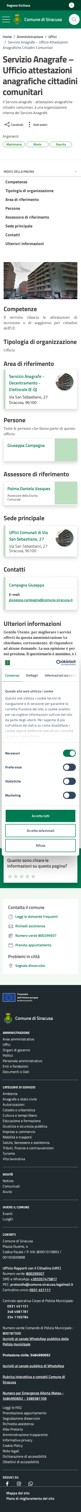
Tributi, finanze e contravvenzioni (28, 1148)
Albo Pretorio (13, 1429)
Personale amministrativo (22, 1061)
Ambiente (10, 1093)
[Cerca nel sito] (74, 19)
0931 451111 (40, 1290)
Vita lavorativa (14, 1158)
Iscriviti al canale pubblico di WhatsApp (33, 1366)
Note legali (11, 1451)
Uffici (7, 1044)
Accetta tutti (41, 815)
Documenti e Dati (16, 1071)
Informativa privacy (17, 1440)
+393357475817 (44, 1279)
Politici (8, 1055)
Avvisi (7, 1191)
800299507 (35, 1273)
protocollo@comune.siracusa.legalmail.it (41, 1284)
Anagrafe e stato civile (20, 1099)
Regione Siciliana (18, 5)
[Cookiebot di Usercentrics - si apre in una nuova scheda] (57, 663)
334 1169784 (17, 1317)
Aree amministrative (18, 1039)
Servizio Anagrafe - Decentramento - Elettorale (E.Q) (26, 383)
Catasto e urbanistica (19, 1110)
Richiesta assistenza (18, 1423)
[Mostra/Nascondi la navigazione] (6, 19)
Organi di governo (16, 1050)
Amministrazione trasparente (25, 1434)
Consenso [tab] (12, 675)
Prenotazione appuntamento (24, 1413)
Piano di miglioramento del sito (30, 1498)
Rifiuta (40, 845)
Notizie (8, 1180)
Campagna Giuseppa (26, 585)
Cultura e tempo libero (20, 1115)
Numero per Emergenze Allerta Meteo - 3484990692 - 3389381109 (33, 1395)
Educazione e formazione (22, 1120)
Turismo (9, 1153)
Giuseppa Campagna (26, 445)
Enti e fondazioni (15, 1066)
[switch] (69, 767)
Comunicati (11, 1186)
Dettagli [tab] (32, 675)
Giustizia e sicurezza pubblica (25, 1126)
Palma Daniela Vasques (28, 488)
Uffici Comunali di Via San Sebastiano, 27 (28, 535)
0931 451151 (17, 1306)
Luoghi (8, 1219)
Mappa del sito (17, 1493)
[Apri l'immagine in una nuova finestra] (40, 281)
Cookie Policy (29, 736)
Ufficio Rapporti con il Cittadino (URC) (32, 1268)
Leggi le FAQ (12, 1407)
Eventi (8, 1213)
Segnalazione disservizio (21, 1418)
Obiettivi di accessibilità (21, 1461)
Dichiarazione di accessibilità (24, 1456)
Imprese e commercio (19, 1131)
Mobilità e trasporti (17, 1137)
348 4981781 (17, 1311)
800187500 (12, 1333)
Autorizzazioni (14, 1104)
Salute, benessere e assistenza (26, 1142)
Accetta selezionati (40, 830)
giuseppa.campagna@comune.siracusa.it (41, 600)
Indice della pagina (19, 171)
